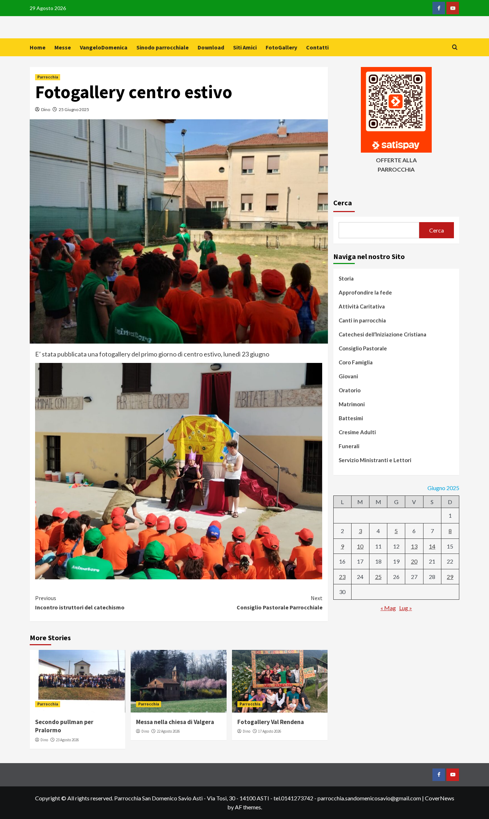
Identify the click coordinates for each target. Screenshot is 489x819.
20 (414, 561)
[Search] (454, 47)
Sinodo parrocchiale (162, 47)
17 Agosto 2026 (269, 731)
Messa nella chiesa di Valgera (175, 722)
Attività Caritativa (362, 306)
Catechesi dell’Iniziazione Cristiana (382, 334)
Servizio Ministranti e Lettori (375, 460)
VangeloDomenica (103, 47)
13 (414, 546)
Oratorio (349, 390)
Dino (45, 109)
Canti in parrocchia (362, 320)
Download (211, 47)
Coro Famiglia (356, 362)
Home (37, 47)
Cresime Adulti (357, 432)
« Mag (388, 607)
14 (432, 546)
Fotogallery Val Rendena (270, 722)
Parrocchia (47, 77)
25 (378, 576)
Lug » (405, 607)
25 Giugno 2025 (74, 109)
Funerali (349, 446)
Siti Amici (245, 47)
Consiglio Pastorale (363, 348)
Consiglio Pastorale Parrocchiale (279, 602)
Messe (62, 47)
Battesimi (351, 418)
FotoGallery (281, 47)
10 (360, 546)
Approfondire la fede (365, 292)
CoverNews (439, 798)
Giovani (348, 376)
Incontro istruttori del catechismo (80, 602)
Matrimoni (352, 404)
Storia (346, 278)
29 (450, 576)
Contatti (317, 47)
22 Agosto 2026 (168, 731)
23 (342, 576)
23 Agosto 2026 (67, 739)
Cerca (342, 202)
